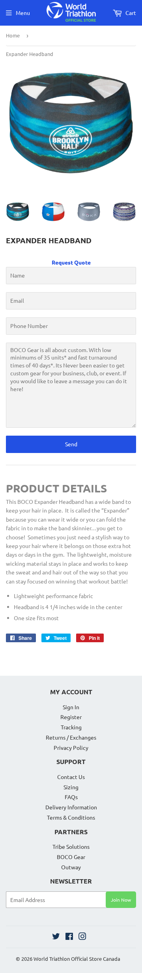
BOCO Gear (71, 856)
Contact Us (71, 776)
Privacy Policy (71, 747)
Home (13, 35)
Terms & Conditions (71, 817)
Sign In (71, 706)
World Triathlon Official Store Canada (77, 958)
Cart (130, 12)
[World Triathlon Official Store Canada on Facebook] (69, 937)
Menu (23, 12)
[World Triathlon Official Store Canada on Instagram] (82, 937)
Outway (71, 866)
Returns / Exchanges (71, 737)
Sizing (71, 786)
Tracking (71, 727)
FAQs (71, 796)
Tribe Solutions (71, 846)
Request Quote (71, 262)
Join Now (121, 900)
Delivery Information (71, 807)
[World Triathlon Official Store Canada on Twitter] (56, 937)
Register (71, 716)
